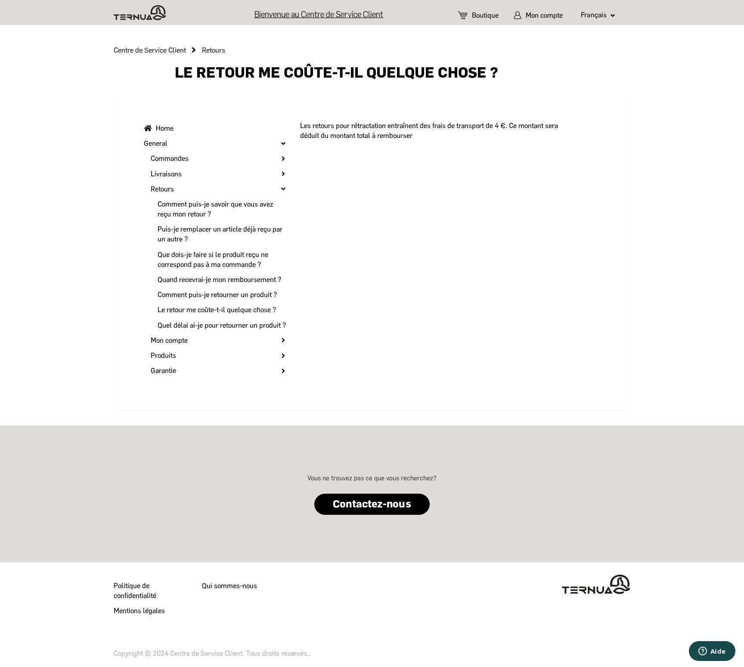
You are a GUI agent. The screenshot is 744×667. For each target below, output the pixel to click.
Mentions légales (139, 611)
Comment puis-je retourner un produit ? (217, 295)
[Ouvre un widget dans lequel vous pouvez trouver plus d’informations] (711, 652)
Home (165, 128)
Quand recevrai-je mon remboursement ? (219, 280)
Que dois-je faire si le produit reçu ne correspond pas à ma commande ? (213, 260)
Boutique (485, 15)
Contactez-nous (372, 504)
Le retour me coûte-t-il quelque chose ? (217, 310)
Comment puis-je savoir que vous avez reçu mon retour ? (215, 209)
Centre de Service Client (150, 50)
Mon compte (544, 15)
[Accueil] (140, 12)
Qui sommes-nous (229, 586)
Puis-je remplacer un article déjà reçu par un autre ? (220, 234)
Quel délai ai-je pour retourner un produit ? (222, 325)
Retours (213, 50)
